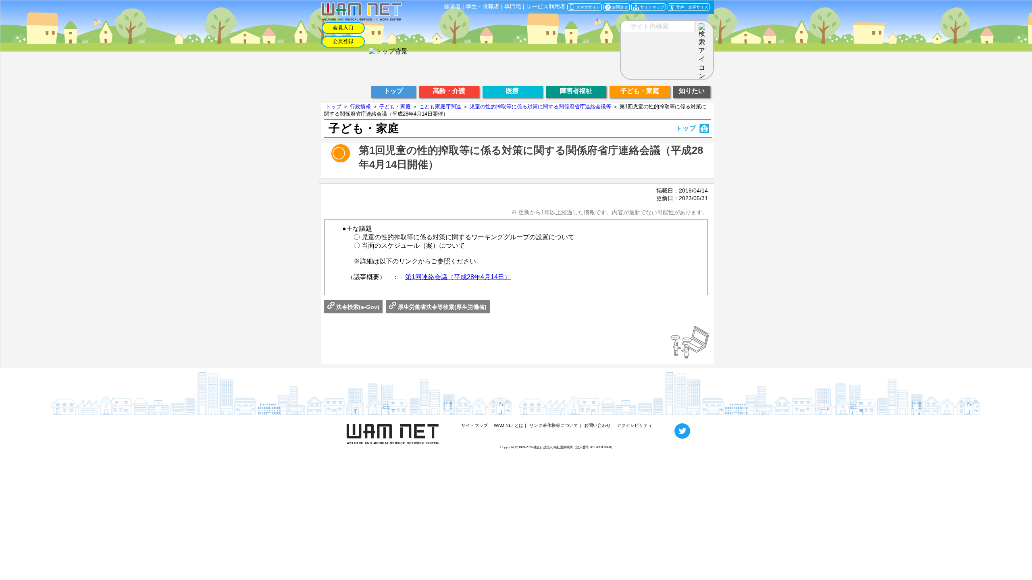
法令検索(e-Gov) (357, 307)
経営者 (452, 7)
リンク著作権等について (553, 425)
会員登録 (343, 41)
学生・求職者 (482, 7)
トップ (333, 107)
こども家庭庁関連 (440, 107)
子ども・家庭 (395, 107)
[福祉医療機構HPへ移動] (388, 51)
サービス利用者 (546, 7)
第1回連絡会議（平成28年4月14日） (458, 276)
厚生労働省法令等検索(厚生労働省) (441, 307)
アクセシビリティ (634, 425)
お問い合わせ (597, 425)
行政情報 (360, 107)
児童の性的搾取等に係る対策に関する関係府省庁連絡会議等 (540, 107)
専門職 (512, 7)
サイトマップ (474, 425)
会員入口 (343, 28)
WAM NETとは (508, 425)
